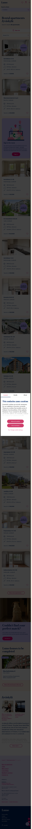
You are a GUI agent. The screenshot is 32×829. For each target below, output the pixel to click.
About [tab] (25, 395)
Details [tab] (15, 395)
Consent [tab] (5, 395)
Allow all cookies (15, 421)
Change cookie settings (16, 430)
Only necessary (15, 425)
